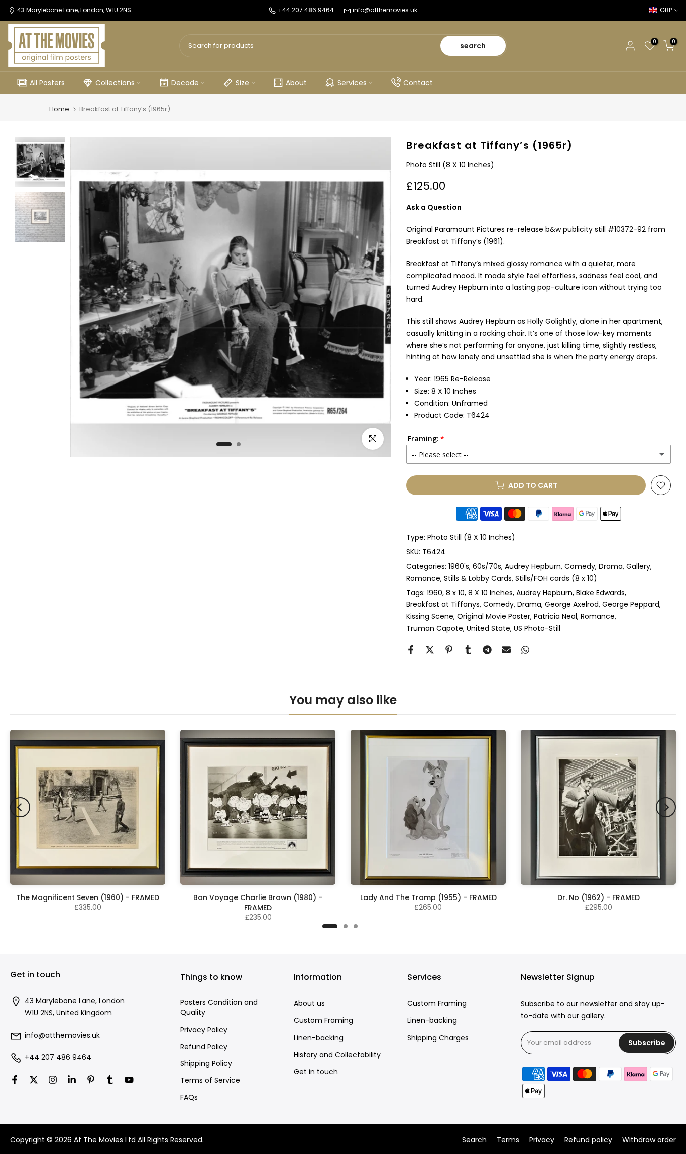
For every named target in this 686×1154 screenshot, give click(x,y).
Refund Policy (203, 1047)
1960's (458, 566)
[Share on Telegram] (487, 649)
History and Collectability (337, 1055)
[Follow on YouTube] (129, 1080)
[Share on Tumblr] (468, 649)
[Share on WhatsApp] (525, 649)
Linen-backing (319, 1038)
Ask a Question (434, 207)
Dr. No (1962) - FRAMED (598, 897)
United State (488, 628)
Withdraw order (649, 1140)
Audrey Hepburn (533, 566)
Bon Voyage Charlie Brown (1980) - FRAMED (257, 902)
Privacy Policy (203, 1030)
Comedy (579, 566)
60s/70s (487, 566)
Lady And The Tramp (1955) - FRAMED (428, 897)
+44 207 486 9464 (58, 1057)
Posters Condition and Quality (219, 1007)
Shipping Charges (438, 1038)
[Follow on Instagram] (52, 1080)
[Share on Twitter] (429, 649)
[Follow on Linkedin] (71, 1080)
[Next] (666, 807)
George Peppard (630, 604)
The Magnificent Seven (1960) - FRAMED (87, 897)
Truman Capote (434, 628)
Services (352, 83)
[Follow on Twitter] (33, 1080)
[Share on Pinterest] (448, 649)
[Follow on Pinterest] (90, 1080)
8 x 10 (455, 593)
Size (242, 83)
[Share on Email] (506, 649)
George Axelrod (572, 604)
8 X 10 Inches (490, 593)
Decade (185, 83)
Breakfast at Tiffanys (443, 604)
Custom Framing (323, 1020)
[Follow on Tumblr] (110, 1080)
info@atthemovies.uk (385, 10)
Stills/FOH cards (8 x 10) (556, 578)
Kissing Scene (429, 616)
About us (309, 1003)
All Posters (47, 83)
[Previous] (20, 807)
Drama (611, 566)
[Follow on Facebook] (14, 1080)
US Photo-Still (537, 628)
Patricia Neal (555, 616)
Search (474, 1140)
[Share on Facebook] (410, 649)
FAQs (189, 1097)
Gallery (638, 566)
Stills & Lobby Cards (478, 578)
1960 (434, 593)
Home (59, 109)
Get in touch (316, 1072)
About (296, 83)
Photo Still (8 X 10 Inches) (471, 537)
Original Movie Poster (493, 616)
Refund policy (588, 1140)
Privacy (541, 1140)
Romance (423, 578)
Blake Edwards (600, 593)
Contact (418, 83)
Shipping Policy (206, 1063)
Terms (508, 1140)
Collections (115, 83)
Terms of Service (210, 1080)
